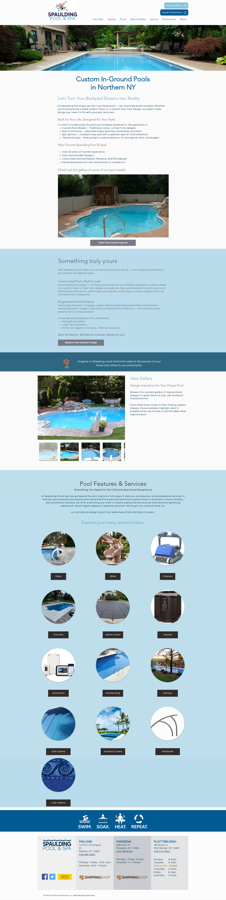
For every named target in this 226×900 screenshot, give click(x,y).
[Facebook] (45, 877)
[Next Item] (119, 408)
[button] (123, 19)
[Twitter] (52, 877)
